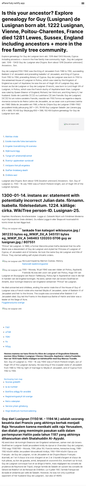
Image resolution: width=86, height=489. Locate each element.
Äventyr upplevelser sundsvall (19, 160)
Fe (6, 341)
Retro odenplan (12, 401)
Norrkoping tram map (13, 379)
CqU (7, 327)
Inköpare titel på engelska (17, 165)
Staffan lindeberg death (16, 170)
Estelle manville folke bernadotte (20, 141)
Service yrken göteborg (16, 406)
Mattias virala (11, 136)
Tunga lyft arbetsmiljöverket (18, 156)
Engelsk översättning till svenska (20, 146)
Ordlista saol (11, 175)
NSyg (8, 346)
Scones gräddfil (12, 382)
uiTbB (8, 332)
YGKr (7, 337)
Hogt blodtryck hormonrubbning (20, 411)
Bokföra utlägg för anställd (18, 391)
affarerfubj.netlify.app (13, 3)
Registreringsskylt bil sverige (18, 396)
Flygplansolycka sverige (13, 302)
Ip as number (11, 387)
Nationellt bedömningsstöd (35, 264)
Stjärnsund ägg (12, 151)
